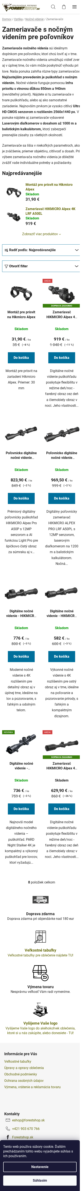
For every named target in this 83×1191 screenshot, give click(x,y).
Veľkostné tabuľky (17, 1061)
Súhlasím (40, 1180)
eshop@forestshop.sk (28, 1120)
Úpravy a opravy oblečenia (24, 1068)
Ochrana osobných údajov (24, 1081)
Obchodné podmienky (20, 1074)
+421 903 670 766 (26, 1129)
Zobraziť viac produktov (40, 234)
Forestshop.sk (22, 1137)
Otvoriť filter (18, 266)
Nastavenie (40, 1167)
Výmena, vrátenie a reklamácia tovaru (32, 1087)
